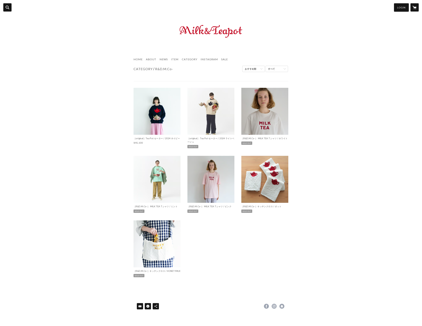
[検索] (7, 7)
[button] (401, 7)
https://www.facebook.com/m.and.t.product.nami (266, 306)
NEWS (164, 59)
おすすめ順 (250, 68)
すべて (271, 68)
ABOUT (151, 59)
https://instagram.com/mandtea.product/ (274, 306)
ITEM (175, 59)
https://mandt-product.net (281, 306)
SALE (224, 59)
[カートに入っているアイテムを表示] (414, 7)
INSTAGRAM (209, 59)
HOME (138, 59)
